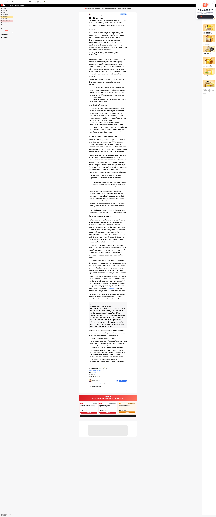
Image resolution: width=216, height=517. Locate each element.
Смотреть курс (88, 412)
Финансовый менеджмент (124, 405)
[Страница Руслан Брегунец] (90, 14)
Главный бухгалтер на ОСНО (105, 405)
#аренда (90, 370)
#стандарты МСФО (101, 370)
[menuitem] (6, 8)
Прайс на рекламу (4, 514)
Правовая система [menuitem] (4, 34)
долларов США (113, 288)
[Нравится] (97, 376)
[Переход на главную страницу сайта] (4, 5)
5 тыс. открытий (92, 374)
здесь (124, 383)
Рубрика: (90, 372)
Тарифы (17, 5)
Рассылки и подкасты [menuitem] (5, 37)
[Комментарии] (89, 29)
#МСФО (94, 370)
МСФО (100, 15)
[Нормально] (104, 368)
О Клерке (22, 5)
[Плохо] (107, 368)
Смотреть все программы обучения (108, 416)
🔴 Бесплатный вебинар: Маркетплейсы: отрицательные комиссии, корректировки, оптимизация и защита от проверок (108, 8)
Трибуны (102, 383)
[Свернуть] (214, 516)
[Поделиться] (94, 29)
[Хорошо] (100, 368)
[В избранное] (92, 29)
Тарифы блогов (3, 515)
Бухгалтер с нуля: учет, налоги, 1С (87, 405)
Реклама (9, 514)
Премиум (11, 5)
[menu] (7, 19)
